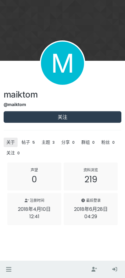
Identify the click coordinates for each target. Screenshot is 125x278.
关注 (62, 117)
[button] (8, 269)
